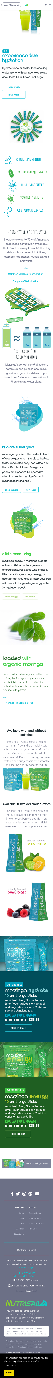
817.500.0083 (28, 1273)
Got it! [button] (9, 1372)
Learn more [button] (10, 1365)
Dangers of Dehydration (26, 281)
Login (10, 5)
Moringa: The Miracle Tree (19, 702)
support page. (26, 1267)
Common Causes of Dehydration (25, 273)
